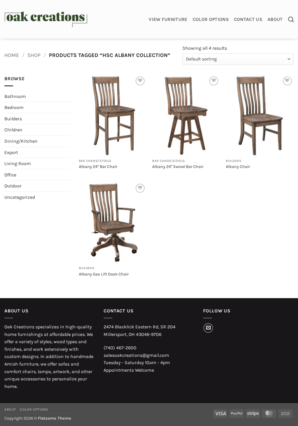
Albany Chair (238, 166)
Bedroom (14, 107)
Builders (13, 118)
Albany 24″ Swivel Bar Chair (177, 166)
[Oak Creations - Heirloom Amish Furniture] (45, 19)
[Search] (291, 19)
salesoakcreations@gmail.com (136, 355)
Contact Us (248, 19)
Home (11, 55)
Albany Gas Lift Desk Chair (104, 274)
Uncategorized (19, 197)
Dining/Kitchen (21, 141)
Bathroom (15, 96)
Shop (33, 55)
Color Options (211, 19)
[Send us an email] (208, 328)
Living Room (17, 163)
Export (11, 152)
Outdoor (13, 186)
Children (13, 130)
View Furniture (168, 19)
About (275, 19)
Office (10, 175)
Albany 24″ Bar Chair (98, 166)
